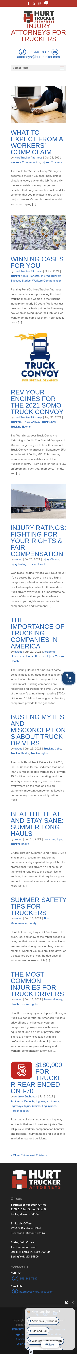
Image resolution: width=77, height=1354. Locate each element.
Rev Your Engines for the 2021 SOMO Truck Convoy (37, 402)
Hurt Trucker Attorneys (28, 157)
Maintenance (19, 923)
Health (15, 1004)
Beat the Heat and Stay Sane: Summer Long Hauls (37, 823)
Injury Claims (51, 559)
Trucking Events (21, 426)
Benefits (34, 275)
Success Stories (21, 280)
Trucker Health (37, 564)
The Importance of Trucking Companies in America (37, 633)
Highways (17, 1106)
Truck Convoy (31, 421)
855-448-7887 (29, 1278)
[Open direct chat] (66, 1302)
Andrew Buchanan (25, 1096)
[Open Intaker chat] (31, 1352)
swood (18, 559)
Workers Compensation (25, 162)
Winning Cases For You (37, 262)
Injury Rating (18, 564)
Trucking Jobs (52, 748)
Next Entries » (38, 1155)
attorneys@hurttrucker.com (36, 1291)
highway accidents (22, 656)
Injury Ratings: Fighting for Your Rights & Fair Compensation (38, 541)
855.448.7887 (38, 52)
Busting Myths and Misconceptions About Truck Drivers (38, 730)
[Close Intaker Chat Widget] (73, 1302)
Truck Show (49, 421)
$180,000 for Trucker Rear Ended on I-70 (36, 1078)
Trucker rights (19, 275)
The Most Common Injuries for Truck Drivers (37, 984)
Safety (32, 923)
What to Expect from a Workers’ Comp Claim (37, 142)
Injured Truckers (52, 162)
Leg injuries (49, 1106)
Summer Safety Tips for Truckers (38, 906)
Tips (59, 839)
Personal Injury (44, 656)
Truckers (16, 421)
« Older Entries (20, 1155)
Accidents (49, 651)
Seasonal (49, 839)
